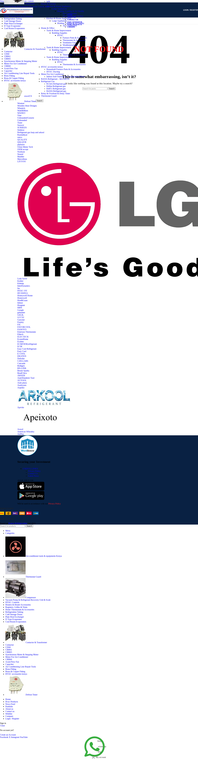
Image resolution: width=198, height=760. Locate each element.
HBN (19, 308)
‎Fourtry (20, 322)
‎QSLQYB (21, 142)
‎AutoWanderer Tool (25, 378)
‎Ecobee (20, 341)
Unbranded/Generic (25, 118)
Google (20, 310)
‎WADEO (21, 113)
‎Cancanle (21, 363)
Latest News (33, 476)
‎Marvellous (22, 159)
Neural (20, 154)
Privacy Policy (34, 471)
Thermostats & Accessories (74, 40)
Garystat (21, 320)
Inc (18, 288)
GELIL (20, 315)
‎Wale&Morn (22, 110)
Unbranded (22, 120)
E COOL (21, 354)
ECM (19, 346)
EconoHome (22, 339)
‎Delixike (21, 358)
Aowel (20, 429)
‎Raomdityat (22, 135)
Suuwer (20, 125)
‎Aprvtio (20, 407)
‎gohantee (21, 312)
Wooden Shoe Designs (27, 106)
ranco (19, 137)
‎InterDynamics (23, 286)
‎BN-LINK (21, 368)
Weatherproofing (70, 45)
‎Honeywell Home (25, 295)
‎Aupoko (20, 387)
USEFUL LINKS (30, 468)
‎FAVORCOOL (24, 327)
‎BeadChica (22, 373)
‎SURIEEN (22, 127)
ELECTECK (23, 337)
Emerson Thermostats (26, 332)
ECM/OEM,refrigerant (27, 344)
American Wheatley (25, 431)
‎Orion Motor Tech (25, 147)
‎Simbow (21, 130)
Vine (19, 115)
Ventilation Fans (69, 42)
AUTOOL (22, 380)
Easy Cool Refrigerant (26, 349)
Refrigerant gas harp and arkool (30, 132)
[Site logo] (16, 18)
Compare (9, 716)
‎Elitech (20, 334)
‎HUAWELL (22, 293)
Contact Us (33, 473)
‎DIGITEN (21, 356)
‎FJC (19, 324)
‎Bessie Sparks (23, 371)
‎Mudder (20, 156)
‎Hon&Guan (22, 300)
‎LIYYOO (21, 161)
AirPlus (20, 434)
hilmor (20, 303)
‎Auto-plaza (22, 383)
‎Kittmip (20, 283)
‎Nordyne (21, 152)
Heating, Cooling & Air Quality (70, 11)
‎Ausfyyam (21, 385)
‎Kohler (20, 281)
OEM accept (22, 149)
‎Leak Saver (22, 278)
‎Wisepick (21, 108)
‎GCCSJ (20, 317)
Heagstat (21, 305)
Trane (19, 123)
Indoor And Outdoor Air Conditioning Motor (65, 76)
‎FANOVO (22, 329)
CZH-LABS (22, 361)
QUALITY (22, 140)
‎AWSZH (21, 375)
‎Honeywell (22, 298)
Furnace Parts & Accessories (75, 38)
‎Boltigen (21, 366)
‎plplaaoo (21, 144)
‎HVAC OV (22, 291)
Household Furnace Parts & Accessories (63, 69)
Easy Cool (21, 351)
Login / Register (12, 718)
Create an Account (8, 735)
